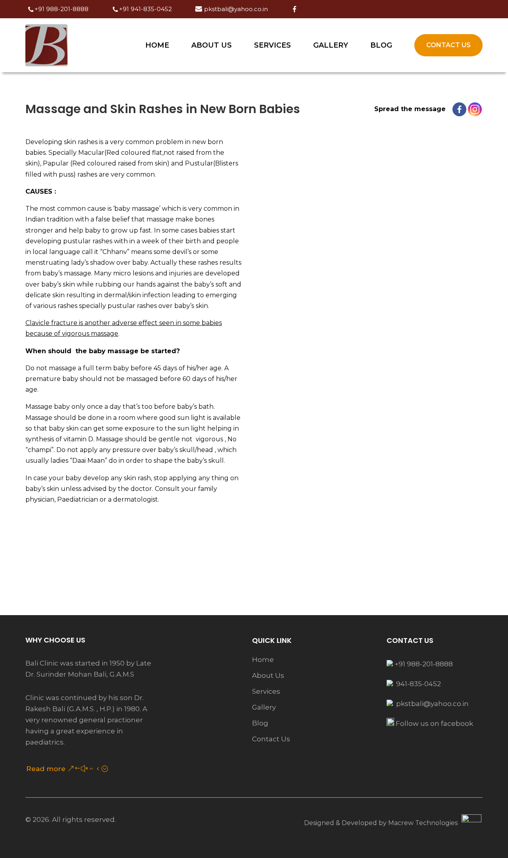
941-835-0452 (417, 684)
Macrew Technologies (423, 823)
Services (272, 45)
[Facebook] (459, 109)
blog (260, 723)
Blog (381, 45)
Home (157, 45)
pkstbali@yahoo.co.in (432, 704)
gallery (264, 707)
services (266, 691)
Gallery (330, 45)
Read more (45, 769)
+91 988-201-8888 (423, 664)
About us (211, 45)
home (263, 660)
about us (268, 675)
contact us (271, 739)
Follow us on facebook (433, 723)
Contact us (448, 45)
